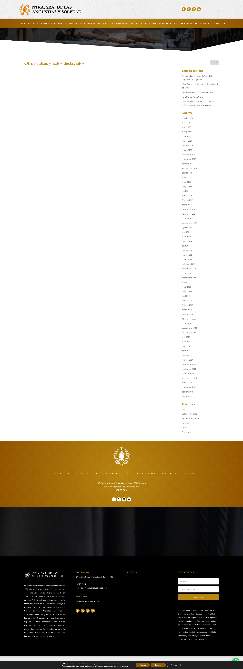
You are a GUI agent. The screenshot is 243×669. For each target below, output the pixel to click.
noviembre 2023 (189, 268)
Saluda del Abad (29, 24)
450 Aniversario (162, 24)
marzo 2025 (187, 195)
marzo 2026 (187, 141)
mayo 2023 (187, 291)
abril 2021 (186, 351)
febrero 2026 (187, 145)
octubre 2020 (188, 373)
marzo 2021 (187, 355)
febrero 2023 (187, 305)
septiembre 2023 (189, 278)
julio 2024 (186, 232)
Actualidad (201, 24)
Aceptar (143, 665)
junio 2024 (186, 236)
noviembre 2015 (189, 387)
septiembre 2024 (189, 223)
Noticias (185, 423)
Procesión (186, 432)
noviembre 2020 (189, 369)
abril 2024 (186, 246)
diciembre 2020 (189, 364)
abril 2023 (186, 296)
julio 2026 (186, 122)
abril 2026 (186, 136)
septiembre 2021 (189, 332)
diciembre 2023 (188, 264)
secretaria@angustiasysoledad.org (121, 486)
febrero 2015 (187, 396)
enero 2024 (187, 259)
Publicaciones (182, 24)
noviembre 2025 (189, 159)
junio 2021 (186, 341)
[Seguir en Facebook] (184, 9)
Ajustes (174, 665)
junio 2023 (186, 287)
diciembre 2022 (188, 314)
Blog (184, 409)
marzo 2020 (187, 382)
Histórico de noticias (191, 418)
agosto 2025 (187, 173)
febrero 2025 (187, 200)
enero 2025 (187, 205)
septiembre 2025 (189, 168)
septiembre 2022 (189, 328)
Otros (184, 427)
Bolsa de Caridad (140, 24)
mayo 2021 (186, 346)
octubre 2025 (188, 163)
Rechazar (158, 665)
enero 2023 (187, 309)
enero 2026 (187, 150)
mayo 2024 (187, 241)
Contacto (218, 24)
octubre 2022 (188, 323)
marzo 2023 (187, 300)
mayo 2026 (187, 132)
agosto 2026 (187, 118)
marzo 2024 (187, 250)
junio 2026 (186, 127)
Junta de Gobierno (51, 24)
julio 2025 (186, 177)
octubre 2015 (187, 392)
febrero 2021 (187, 360)
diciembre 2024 (188, 209)
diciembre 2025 (188, 154)
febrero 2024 (187, 255)
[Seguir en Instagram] (194, 9)
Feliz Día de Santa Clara (192, 97)
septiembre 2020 (189, 378)
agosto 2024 (187, 227)
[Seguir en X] (189, 9)
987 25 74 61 (121, 490)
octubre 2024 (188, 218)
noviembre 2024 (189, 214)
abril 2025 (186, 191)
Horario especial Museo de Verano (197, 92)
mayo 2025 (187, 186)
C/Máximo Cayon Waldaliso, (88, 577)
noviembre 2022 (189, 319)
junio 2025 (186, 182)
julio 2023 (186, 282)
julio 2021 (186, 337)
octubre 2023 (188, 273)
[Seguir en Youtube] (199, 9)
